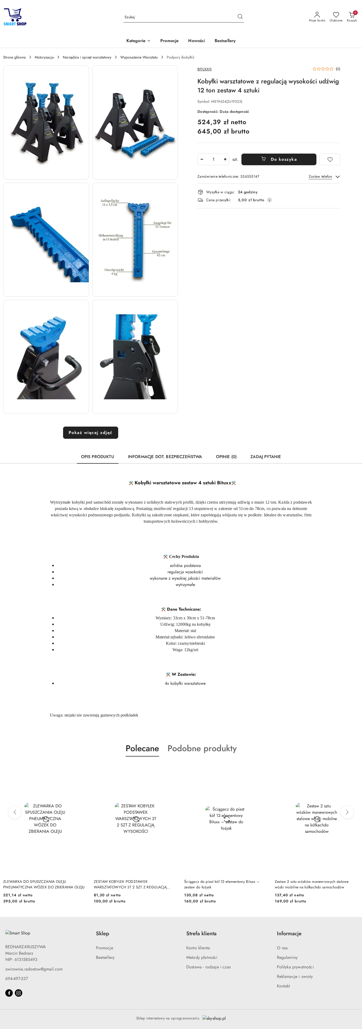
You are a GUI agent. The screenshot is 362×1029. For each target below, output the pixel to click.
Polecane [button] (142, 748)
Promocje (104, 948)
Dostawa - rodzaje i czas (208, 967)
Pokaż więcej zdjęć (91, 433)
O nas (282, 948)
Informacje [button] (289, 933)
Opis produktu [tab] (97, 457)
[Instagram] (18, 993)
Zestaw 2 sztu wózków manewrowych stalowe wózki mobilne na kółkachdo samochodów (221, 884)
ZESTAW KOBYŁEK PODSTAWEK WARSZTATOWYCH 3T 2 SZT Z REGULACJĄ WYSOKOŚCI (39, 884)
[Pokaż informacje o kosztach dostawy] (269, 200)
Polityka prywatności (295, 967)
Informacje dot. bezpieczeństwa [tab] (165, 457)
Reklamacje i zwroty (295, 976)
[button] (138, 41)
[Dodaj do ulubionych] (330, 159)
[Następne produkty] (347, 812)
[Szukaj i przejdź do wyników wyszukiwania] (240, 17)
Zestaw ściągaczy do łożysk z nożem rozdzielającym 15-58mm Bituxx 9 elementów (311, 884)
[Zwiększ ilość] (225, 159)
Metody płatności (202, 957)
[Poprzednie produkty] (15, 812)
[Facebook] (9, 993)
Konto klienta (198, 948)
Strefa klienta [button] (201, 933)
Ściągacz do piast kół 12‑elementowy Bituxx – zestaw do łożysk (131, 884)
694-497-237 (16, 979)
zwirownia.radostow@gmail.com (34, 969)
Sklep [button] (102, 933)
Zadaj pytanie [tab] (265, 457)
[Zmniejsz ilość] (202, 159)
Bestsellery (105, 957)
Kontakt (283, 986)
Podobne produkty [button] (202, 748)
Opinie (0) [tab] (226, 457)
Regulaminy (287, 957)
